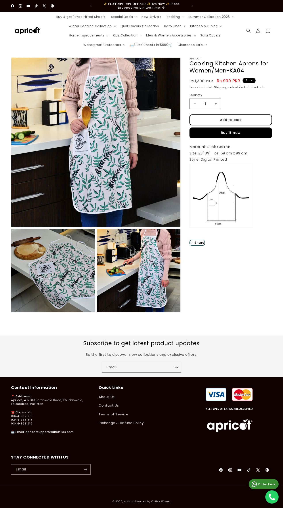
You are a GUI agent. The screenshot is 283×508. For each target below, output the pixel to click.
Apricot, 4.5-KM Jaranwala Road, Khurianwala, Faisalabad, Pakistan (47, 402)
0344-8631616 (21, 423)
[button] (123, 16)
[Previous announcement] (91, 6)
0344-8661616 (21, 420)
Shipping (221, 87)
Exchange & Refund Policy (121, 422)
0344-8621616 (21, 416)
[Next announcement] (192, 6)
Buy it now (231, 132)
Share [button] (199, 242)
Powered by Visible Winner (152, 501)
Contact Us (109, 405)
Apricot (129, 501)
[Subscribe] (176, 367)
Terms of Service (113, 414)
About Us (107, 396)
